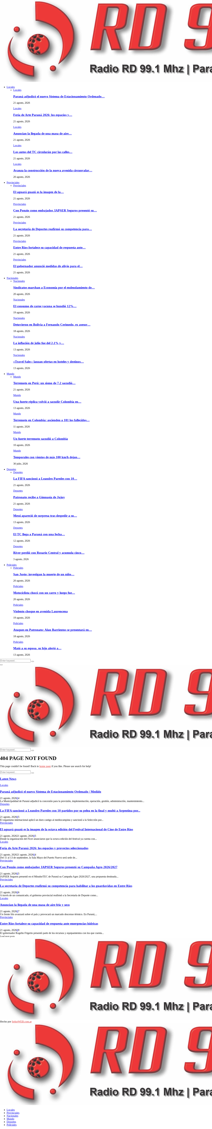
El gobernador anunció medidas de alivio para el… (48, 266)
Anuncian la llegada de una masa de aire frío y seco (35, 905)
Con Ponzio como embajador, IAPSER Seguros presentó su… (55, 210)
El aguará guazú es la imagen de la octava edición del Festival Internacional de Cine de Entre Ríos (66, 829)
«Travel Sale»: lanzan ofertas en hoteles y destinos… (48, 361)
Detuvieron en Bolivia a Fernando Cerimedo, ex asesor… (51, 324)
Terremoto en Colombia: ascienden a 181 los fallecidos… (51, 420)
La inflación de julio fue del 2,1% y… (38, 343)
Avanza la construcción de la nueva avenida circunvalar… (52, 170)
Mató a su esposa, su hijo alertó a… (37, 648)
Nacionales (12, 278)
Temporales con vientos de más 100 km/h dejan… (46, 457)
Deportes (11, 469)
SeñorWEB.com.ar (22, 1021)
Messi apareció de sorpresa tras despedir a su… (45, 515)
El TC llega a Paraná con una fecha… (39, 534)
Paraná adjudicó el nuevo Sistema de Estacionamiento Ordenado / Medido (50, 791)
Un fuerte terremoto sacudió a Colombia (40, 438)
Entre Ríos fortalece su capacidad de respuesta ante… (49, 247)
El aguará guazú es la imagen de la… (38, 192)
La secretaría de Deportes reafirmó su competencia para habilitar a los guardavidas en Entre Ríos (66, 886)
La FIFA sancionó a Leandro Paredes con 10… (45, 478)
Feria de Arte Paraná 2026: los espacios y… (42, 115)
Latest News (8, 779)
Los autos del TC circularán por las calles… (42, 152)
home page (45, 766)
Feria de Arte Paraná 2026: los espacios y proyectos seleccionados (44, 848)
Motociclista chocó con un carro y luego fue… (44, 592)
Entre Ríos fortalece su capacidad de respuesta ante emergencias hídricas (49, 923)
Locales (11, 87)
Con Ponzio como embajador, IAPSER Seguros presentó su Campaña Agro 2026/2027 (58, 867)
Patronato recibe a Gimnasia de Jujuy (39, 497)
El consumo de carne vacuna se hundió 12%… (45, 306)
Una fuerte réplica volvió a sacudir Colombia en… (47, 401)
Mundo (10, 373)
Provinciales (13, 182)
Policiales (12, 564)
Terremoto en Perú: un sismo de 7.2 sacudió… (44, 383)
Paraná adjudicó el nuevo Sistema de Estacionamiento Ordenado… (59, 96)
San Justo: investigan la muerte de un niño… (43, 574)
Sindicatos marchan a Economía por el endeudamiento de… (54, 287)
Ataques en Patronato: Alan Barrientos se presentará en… (52, 630)
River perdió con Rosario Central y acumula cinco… (48, 552)
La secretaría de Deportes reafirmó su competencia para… (52, 229)
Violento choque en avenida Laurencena (40, 611)
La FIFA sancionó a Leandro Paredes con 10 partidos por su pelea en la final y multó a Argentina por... (70, 810)
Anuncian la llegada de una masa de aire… (42, 133)
